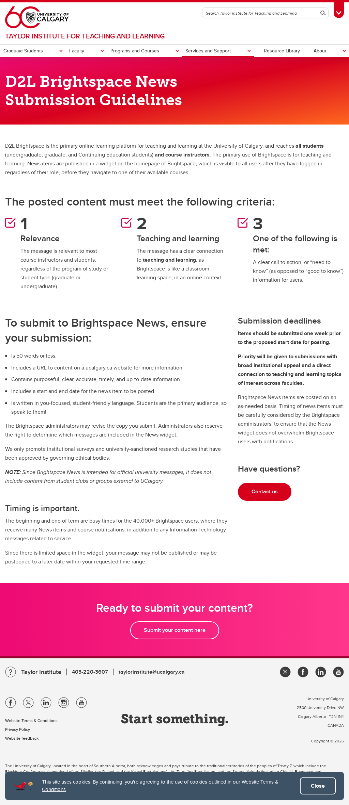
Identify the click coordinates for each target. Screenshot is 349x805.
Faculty (76, 50)
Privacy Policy (17, 729)
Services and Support (208, 50)
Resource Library (282, 50)
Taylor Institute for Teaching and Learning (85, 36)
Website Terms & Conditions (31, 720)
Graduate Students (23, 50)
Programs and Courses (134, 50)
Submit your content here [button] (175, 630)
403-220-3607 (90, 672)
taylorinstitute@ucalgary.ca (152, 672)
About (320, 50)
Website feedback (22, 738)
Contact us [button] (265, 491)
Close (318, 786)
